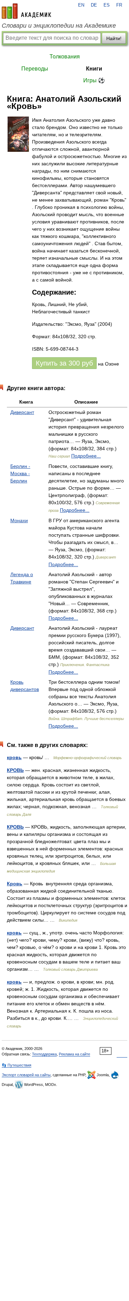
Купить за (64, 363)
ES (107, 5)
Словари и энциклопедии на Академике (59, 25)
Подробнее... (86, 456)
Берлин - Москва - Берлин (20, 473)
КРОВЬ (15, 770)
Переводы (34, 69)
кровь (14, 757)
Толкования (65, 56)
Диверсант (22, 412)
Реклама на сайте (74, 1054)
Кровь (14, 883)
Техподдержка (44, 1054)
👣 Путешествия (16, 1065)
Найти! (113, 38)
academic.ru (26, 11)
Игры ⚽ (94, 80)
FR (119, 5)
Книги (94, 69)
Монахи (19, 520)
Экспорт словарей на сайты (26, 1075)
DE (94, 5)
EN (81, 5)
